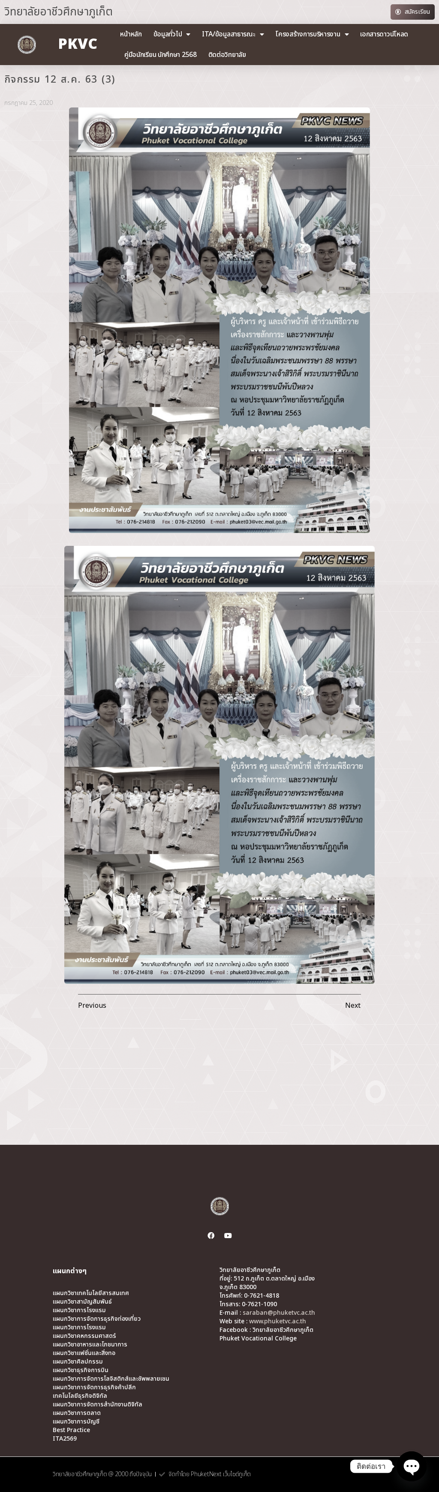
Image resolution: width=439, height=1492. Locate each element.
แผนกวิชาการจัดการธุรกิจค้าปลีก (94, 1387)
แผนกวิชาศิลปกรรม (78, 1362)
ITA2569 (65, 1439)
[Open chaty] (412, 1466)
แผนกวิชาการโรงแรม (79, 1310)
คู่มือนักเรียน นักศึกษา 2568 (160, 55)
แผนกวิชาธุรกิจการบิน (80, 1370)
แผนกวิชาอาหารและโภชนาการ (90, 1344)
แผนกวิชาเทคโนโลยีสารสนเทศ (91, 1293)
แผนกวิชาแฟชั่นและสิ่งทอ (84, 1353)
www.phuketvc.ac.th (277, 1321)
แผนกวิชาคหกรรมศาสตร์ (84, 1336)
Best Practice (71, 1430)
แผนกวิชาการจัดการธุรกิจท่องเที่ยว (97, 1319)
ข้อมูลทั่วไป (167, 34)
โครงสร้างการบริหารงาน (307, 34)
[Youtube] (228, 1235)
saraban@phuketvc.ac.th (279, 1312)
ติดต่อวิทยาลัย (227, 55)
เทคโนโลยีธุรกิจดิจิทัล (80, 1396)
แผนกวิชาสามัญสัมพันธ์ (82, 1302)
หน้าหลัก (130, 34)
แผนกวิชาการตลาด (77, 1413)
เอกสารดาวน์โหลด (384, 34)
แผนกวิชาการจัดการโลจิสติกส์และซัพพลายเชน (111, 1379)
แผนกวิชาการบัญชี (76, 1422)
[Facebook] (210, 1235)
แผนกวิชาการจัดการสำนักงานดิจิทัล (97, 1404)
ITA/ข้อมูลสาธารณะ (229, 34)
